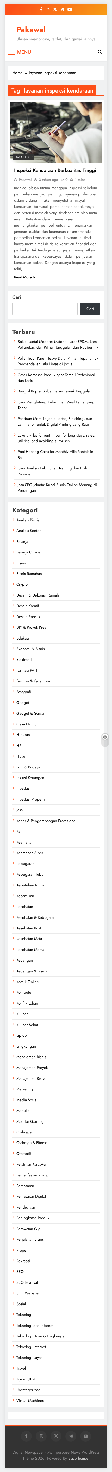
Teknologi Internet (31, 1347)
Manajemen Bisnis (31, 1057)
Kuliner (22, 1014)
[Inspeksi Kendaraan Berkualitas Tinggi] (56, 132)
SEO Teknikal (27, 1282)
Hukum (22, 756)
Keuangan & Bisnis (31, 971)
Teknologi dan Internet (34, 1325)
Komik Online (27, 982)
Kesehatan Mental (30, 949)
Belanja (22, 541)
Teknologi (24, 1314)
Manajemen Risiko (31, 1078)
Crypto (22, 584)
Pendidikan (25, 1207)
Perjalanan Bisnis (30, 1239)
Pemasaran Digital (31, 1196)
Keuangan (24, 960)
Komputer (24, 992)
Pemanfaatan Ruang (32, 1175)
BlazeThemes (78, 1458)
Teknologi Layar (29, 1358)
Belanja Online (28, 552)
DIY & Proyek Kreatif (32, 627)
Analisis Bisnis (27, 520)
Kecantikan (25, 896)
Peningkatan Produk (32, 1218)
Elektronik (24, 659)
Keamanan (24, 842)
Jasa (19, 810)
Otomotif (23, 1153)
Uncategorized (28, 1390)
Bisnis (21, 563)
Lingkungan (26, 1046)
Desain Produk (28, 617)
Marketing (24, 1089)
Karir (20, 831)
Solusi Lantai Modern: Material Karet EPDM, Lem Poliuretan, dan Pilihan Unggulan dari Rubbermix (58, 344)
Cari (16, 297)
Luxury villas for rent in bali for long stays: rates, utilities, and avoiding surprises (56, 438)
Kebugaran (25, 863)
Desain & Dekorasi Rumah (37, 595)
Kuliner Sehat (27, 1025)
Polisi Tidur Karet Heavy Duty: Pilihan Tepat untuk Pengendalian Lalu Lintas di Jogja (58, 361)
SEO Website (27, 1293)
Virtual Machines (30, 1401)
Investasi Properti (30, 799)
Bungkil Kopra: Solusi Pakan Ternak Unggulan (55, 391)
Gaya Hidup (24, 157)
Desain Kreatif (27, 606)
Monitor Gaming (30, 1121)
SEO (20, 1271)
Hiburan (23, 735)
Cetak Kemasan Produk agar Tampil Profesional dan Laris (56, 377)
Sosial (21, 1304)
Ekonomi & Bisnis (30, 649)
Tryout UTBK (26, 1379)
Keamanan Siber (29, 853)
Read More (23, 277)
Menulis (22, 1110)
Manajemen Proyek (32, 1067)
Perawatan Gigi (29, 1229)
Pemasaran (25, 1186)
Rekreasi (23, 1261)
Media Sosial (26, 1100)
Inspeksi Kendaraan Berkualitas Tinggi (55, 170)
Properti (23, 1250)
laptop (21, 1035)
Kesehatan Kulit (28, 928)
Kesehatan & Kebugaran (36, 917)
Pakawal (31, 29)
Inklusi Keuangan (30, 778)
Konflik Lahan (27, 1003)
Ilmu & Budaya (28, 767)
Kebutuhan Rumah (31, 885)
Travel (21, 1368)
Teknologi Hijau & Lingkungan (41, 1336)
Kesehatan (24, 906)
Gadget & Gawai (30, 713)
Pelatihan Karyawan (32, 1164)
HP (18, 745)
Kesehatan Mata (29, 939)
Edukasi (22, 638)
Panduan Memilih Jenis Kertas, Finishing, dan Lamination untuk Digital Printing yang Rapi (55, 421)
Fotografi (23, 692)
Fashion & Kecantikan (33, 681)
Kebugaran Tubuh (31, 874)
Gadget (22, 702)
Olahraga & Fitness (31, 1143)
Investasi (23, 788)
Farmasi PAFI (26, 670)
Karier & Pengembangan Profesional (46, 821)
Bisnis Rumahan (29, 574)
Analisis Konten (28, 531)
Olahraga (24, 1132)
